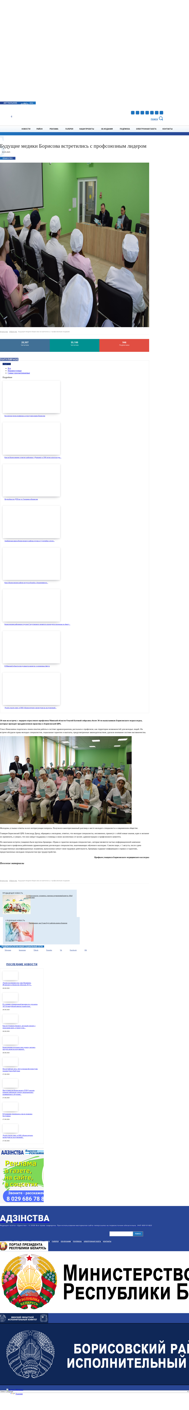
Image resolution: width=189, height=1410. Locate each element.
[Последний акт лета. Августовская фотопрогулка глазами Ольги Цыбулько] (10, 1061)
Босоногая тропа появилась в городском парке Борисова (24, 416)
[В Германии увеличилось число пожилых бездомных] (10, 1106)
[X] (61, 873)
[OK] (161, 112)
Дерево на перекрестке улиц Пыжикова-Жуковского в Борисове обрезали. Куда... (17, 984)
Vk (61, 950)
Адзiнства (4, 332)
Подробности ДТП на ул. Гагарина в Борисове (21, 499)
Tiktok (36, 950)
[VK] (117, 873)
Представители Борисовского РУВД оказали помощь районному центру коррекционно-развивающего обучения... (18, 1092)
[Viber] (126, 873)
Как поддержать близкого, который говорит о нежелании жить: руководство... (19, 1027)
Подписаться (124, 340)
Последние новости (21, 964)
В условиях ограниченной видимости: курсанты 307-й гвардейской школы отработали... (20, 1005)
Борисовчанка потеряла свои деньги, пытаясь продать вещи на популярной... (19, 1048)
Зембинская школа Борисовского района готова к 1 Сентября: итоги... (29, 541)
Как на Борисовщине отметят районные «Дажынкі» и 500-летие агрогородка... (32, 457)
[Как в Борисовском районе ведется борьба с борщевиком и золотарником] (31, 563)
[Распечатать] (98, 873)
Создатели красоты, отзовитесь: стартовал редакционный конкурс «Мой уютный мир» (49, 896)
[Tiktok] (30, 950)
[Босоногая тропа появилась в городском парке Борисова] (31, 397)
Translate (19, 1394)
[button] (157, 118)
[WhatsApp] (80, 873)
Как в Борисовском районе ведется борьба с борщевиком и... (26, 583)
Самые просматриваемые (19, 373)
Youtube (49, 950)
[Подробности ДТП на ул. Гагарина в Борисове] (31, 480)
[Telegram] (142, 112)
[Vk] (56, 950)
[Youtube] (156, 112)
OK (85, 950)
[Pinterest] (71, 873)
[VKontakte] (152, 112)
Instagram (22, 950)
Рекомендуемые (15, 371)
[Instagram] (137, 112)
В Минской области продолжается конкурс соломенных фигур (27, 666)
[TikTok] (147, 112)
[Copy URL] (135, 873)
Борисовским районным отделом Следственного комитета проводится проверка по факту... (37, 624)
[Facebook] (132, 112)
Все (9, 368)
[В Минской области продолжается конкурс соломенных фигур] (31, 647)
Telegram (8, 950)
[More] (144, 873)
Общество (8, 158)
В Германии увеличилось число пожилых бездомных (17, 1115)
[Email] (89, 873)
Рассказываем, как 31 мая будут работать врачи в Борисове (48, 923)
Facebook (73, 950)
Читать (25, 340)
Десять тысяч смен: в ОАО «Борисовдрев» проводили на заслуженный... (30, 708)
